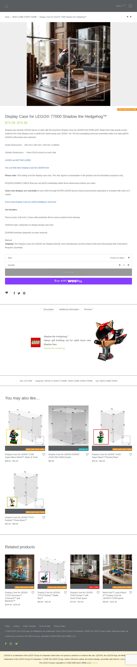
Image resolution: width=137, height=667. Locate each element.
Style (10, 258)
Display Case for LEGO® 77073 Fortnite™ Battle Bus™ (49, 595)
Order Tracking (29, 626)
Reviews (89, 309)
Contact (16, 626)
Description (49, 309)
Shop (7, 17)
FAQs (7, 626)
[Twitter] (16, 644)
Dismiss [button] (94, 663)
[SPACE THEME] (84, 569)
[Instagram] (11, 644)
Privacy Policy (59, 626)
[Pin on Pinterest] (24, 293)
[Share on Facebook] (14, 293)
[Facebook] (6, 644)
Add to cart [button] (51, 461)
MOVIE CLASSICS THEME (56, 381)
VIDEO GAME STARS (108, 381)
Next (131, 64)
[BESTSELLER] (68, 425)
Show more (21, 461)
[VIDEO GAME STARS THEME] (25, 425)
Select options (9, 461)
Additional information (69, 309)
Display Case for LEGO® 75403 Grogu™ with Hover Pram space (81, 595)
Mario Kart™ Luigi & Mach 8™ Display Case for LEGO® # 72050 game (114, 595)
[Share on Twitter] (19, 293)
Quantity (11, 265)
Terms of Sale (44, 626)
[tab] (48, 309)
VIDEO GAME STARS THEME (24, 17)
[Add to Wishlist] (8, 292)
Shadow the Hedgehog (54, 348)
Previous (5, 64)
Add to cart (68, 272)
